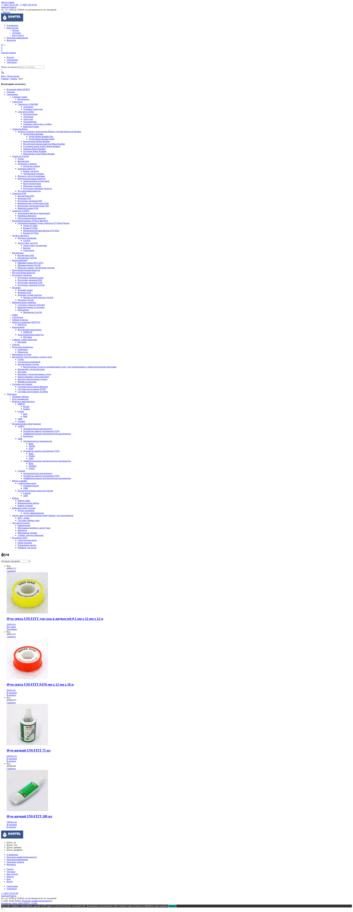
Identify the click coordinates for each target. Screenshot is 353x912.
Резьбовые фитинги (27, 216)
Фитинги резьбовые (27, 238)
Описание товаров (15, 862)
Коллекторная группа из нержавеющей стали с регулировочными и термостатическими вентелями (70, 367)
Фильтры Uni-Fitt (26, 300)
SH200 (32, 446)
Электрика (12, 62)
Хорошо (172, 906)
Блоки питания (25, 543)
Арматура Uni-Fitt (20, 156)
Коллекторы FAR (26, 196)
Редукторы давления (22, 275)
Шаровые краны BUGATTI (30, 263)
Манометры (23, 310)
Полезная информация (17, 38)
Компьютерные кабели (28, 503)
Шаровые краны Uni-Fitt (29, 265)
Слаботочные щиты (27, 483)
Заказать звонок (8, 52)
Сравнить (11, 571)
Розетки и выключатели (23, 401)
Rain (25, 414)
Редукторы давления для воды (37, 188)
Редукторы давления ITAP (30, 282)
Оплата (15, 30)
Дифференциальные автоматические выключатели (47, 434)
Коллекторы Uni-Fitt (27, 258)
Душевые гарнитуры (33, 109)
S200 (31, 448)
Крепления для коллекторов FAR (33, 206)
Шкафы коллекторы (27, 382)
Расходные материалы (22, 347)
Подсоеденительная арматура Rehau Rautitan (44, 144)
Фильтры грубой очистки (30, 295)
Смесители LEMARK (28, 104)
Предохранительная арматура (32, 178)
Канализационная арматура (31, 334)
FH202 (32, 456)
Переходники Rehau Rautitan (36, 141)
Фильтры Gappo (25, 290)
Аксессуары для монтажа (35, 245)
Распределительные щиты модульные (35, 491)
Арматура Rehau (20, 129)
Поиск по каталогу (10, 67)
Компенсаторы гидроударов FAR (33, 203)
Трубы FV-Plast (30, 225)
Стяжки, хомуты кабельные (31, 535)
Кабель (15, 498)
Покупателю (12, 28)
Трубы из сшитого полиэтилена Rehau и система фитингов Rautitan (49, 131)
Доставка (16, 33)
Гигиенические (30, 114)
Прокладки (23, 352)
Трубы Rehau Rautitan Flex (41, 136)
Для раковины (30, 121)
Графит (26, 409)
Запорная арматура (26, 168)
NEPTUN (22, 325)
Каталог (10, 57)
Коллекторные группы (28, 364)
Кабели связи (24, 500)
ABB (20, 419)
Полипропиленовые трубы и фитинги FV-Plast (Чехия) (43, 223)
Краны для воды (31, 171)
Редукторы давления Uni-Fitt (31, 285)
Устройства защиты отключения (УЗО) (41, 431)
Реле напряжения (20, 399)
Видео (10, 881)
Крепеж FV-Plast (31, 233)
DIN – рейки (24, 518)
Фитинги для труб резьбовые (31, 176)
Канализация (18, 327)
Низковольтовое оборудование (26, 424)
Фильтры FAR (24, 198)
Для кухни (28, 119)
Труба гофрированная (33, 513)
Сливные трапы (19, 97)
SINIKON (27, 332)
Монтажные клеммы (27, 533)
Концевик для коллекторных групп (34, 374)
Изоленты (22, 530)
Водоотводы (23, 99)
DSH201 (33, 466)
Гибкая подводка (20, 320)
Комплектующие (31, 126)
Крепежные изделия (21, 354)
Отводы (16, 344)
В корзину (11, 695)
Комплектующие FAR (28, 208)
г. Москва (5, 12)
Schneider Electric (31, 486)
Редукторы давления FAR (30, 201)
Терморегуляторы (20, 396)
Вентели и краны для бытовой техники (36, 268)
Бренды (10, 876)
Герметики (23, 349)
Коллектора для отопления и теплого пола (32, 357)
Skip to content (7, 2)
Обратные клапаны (32, 186)
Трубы (21, 159)
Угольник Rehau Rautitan (34, 151)
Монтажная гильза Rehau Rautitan (39, 154)
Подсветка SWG (20, 538)
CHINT (21, 426)
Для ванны (28, 107)
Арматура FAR (19, 193)
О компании (12, 25)
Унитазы (11, 92)
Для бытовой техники (33, 173)
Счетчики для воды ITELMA (31, 305)
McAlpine (27, 337)
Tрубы (21, 359)
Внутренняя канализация (29, 329)
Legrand (21, 421)
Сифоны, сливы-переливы (24, 339)
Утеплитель (28, 250)
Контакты (11, 40)
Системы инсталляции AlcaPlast (33, 391)
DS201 (32, 468)
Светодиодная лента (27, 540)
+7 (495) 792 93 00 (9, 5)
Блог (9, 879)
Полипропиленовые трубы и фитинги (30, 221)
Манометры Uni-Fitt (32, 312)
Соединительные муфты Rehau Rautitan (41, 146)
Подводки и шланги (27, 164)
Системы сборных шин (29, 520)
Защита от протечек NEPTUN (26, 322)
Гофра (15, 315)
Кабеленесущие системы (23, 508)
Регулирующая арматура (29, 191)
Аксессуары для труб (28, 243)
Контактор (28, 436)
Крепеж (26, 248)
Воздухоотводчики (32, 183)
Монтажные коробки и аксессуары (34, 528)
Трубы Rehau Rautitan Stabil (41, 139)
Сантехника (12, 60)
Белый (26, 406)
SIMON (21, 404)
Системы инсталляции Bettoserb (33, 386)
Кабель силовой (25, 505)
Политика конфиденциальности (22, 857)
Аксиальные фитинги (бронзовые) (34, 213)
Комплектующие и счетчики (31, 307)
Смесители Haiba (26, 112)
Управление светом (27, 545)
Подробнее (12, 629)
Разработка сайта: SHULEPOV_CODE (19, 903)
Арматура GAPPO (20, 211)
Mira (25, 416)
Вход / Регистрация (10, 76)
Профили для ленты (27, 547)
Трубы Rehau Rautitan (33, 134)
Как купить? (18, 35)
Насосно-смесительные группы (32, 379)
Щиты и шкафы (19, 481)
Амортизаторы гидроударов (36, 181)
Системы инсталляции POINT (32, 389)
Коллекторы (23, 161)
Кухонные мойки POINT (18, 89)
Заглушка (22, 372)
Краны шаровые (19, 260)
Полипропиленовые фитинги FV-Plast (41, 230)
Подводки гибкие (31, 166)
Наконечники (24, 525)
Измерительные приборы (24, 302)
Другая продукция (21, 523)
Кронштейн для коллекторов (31, 369)
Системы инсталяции (22, 384)
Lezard (21, 411)
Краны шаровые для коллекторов (33, 377)
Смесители (17, 102)
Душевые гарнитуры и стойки (37, 124)
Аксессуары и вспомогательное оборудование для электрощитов (42, 515)
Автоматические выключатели (37, 429)
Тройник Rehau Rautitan (34, 149)
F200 (31, 458)
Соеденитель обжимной (29, 362)
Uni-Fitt (26, 240)
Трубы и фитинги (20, 235)
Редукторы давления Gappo (31, 277)
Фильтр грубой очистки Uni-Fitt (38, 297)
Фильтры (16, 287)
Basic (31, 443)
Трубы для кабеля (26, 510)
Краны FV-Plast (30, 228)
